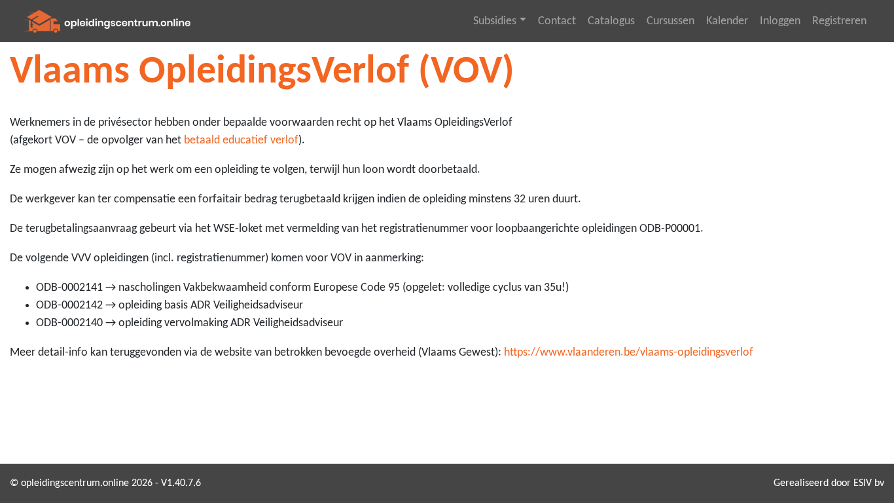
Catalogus (611, 21)
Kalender (727, 21)
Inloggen (780, 21)
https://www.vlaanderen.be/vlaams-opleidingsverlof (628, 352)
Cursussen (670, 21)
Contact (557, 21)
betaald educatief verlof (241, 140)
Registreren (839, 21)
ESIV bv (868, 483)
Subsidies (494, 21)
